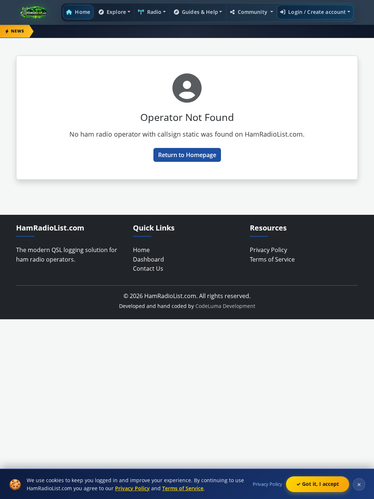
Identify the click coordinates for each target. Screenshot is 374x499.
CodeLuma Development (225, 305)
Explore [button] (115, 11)
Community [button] (252, 11)
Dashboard (148, 259)
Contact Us (148, 268)
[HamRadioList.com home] (35, 12)
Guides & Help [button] (199, 11)
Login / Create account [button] (316, 11)
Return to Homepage (187, 155)
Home (81, 11)
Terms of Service (272, 259)
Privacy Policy (268, 250)
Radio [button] (154, 11)
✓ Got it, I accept (317, 483)
